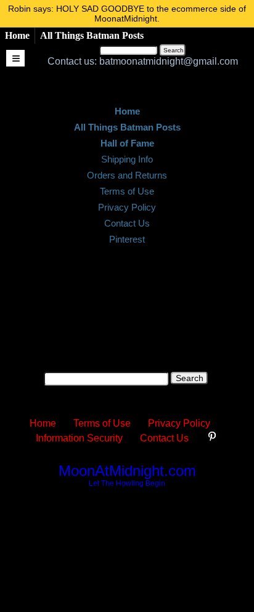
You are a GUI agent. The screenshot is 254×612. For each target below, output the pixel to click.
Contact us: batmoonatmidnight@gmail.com (142, 61)
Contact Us (127, 223)
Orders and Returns (127, 175)
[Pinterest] (212, 438)
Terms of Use (127, 191)
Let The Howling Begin (127, 483)
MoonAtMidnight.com (127, 470)
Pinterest (127, 239)
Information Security (79, 438)
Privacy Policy (127, 207)
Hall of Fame (127, 143)
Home (17, 35)
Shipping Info (127, 159)
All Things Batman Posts (92, 35)
